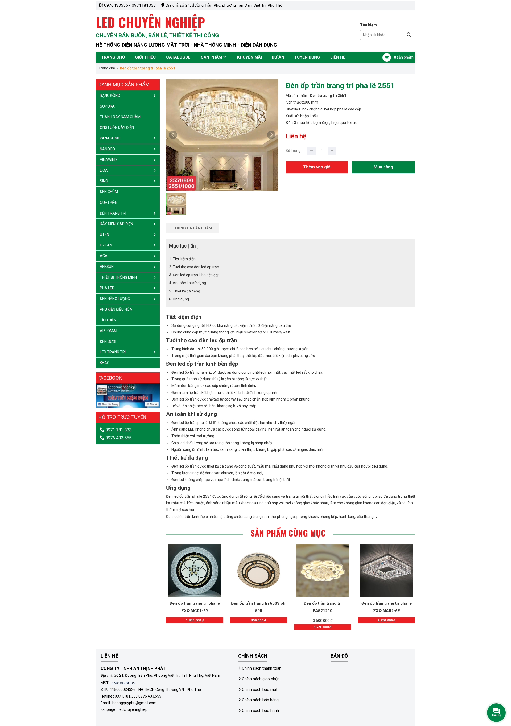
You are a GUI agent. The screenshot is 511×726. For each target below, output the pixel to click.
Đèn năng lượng (115, 298)
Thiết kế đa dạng (186, 291)
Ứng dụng (181, 299)
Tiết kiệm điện (184, 259)
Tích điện (108, 320)
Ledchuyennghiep (132, 709)
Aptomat (109, 331)
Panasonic (110, 138)
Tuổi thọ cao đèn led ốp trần (196, 267)
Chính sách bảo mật (259, 689)
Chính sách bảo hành (260, 710)
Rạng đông (110, 95)
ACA (104, 256)
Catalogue (178, 57)
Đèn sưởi (108, 341)
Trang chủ (113, 57)
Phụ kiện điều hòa (116, 309)
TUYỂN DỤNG (307, 57)
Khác (104, 363)
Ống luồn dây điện (117, 127)
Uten (104, 234)
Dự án (278, 57)
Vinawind (108, 160)
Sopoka (107, 106)
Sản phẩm (211, 57)
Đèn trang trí (113, 213)
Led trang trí (113, 352)
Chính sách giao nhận (260, 678)
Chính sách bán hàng (260, 700)
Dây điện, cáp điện (116, 224)
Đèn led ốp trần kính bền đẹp (196, 275)
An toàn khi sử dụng (189, 283)
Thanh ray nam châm (120, 117)
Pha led (107, 288)
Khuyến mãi (249, 57)
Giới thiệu (145, 57)
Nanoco (107, 149)
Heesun (107, 267)
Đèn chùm (109, 191)
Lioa (104, 170)
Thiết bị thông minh (118, 277)
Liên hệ (337, 57)
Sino (104, 181)
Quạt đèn (108, 202)
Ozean (106, 245)
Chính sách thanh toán (261, 668)
